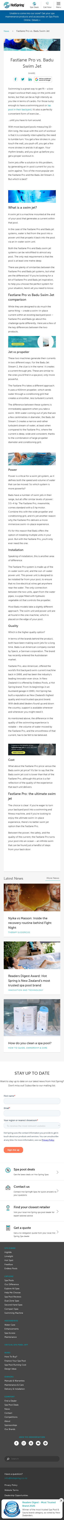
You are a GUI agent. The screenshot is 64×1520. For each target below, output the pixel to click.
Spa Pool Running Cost (15, 1365)
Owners (8, 1377)
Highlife (8, 1252)
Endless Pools (10, 1268)
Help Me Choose (12, 1292)
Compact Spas (11, 1309)
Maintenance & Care (14, 1385)
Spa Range (10, 1248)
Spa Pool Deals (11, 1405)
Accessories (11, 1321)
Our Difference (11, 1284)
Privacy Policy (10, 1485)
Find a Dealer (10, 1401)
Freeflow (8, 1264)
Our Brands (9, 1429)
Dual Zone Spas (11, 1301)
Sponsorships (10, 1425)
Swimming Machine (13, 1313)
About (7, 1421)
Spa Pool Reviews (12, 1296)
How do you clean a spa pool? (29, 1043)
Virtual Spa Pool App (16, 1345)
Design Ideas (10, 1369)
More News (53, 878)
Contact (8, 1413)
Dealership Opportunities (16, 1495)
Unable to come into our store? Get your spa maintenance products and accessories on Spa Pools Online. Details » (32, 16)
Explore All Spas (11, 1288)
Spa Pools (9, 1280)
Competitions (10, 1417)
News (7, 31)
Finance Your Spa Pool (15, 1361)
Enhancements (11, 1329)
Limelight (8, 1256)
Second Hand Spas (13, 1305)
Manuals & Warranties (14, 1380)
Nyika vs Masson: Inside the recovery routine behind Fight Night (29, 922)
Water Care (9, 1325)
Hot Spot (8, 1260)
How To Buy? (10, 1356)
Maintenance (10, 1337)
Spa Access (9, 1333)
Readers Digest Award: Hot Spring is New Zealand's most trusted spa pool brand (29, 980)
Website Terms (11, 1490)
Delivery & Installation (14, 1389)
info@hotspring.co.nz (15, 1478)
